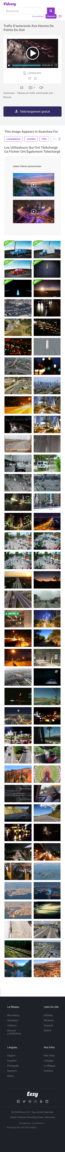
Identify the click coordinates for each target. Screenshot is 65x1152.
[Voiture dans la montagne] (47, 677)
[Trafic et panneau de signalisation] (18, 755)
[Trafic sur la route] (47, 444)
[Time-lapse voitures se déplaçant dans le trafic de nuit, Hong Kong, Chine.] (47, 405)
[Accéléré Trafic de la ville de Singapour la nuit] (18, 852)
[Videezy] (9, 4)
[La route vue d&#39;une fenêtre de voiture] (47, 735)
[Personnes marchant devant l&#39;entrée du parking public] (18, 619)
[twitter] (24, 1101)
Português (13, 1065)
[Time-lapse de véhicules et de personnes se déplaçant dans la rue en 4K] (47, 502)
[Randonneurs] (47, 657)
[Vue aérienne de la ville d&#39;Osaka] (18, 910)
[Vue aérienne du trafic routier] (18, 677)
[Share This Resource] (36, 78)
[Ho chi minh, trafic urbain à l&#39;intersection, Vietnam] (18, 541)
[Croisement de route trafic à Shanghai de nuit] (33, 212)
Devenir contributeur (14, 1032)
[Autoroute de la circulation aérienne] (18, 599)
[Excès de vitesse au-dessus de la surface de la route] (47, 347)
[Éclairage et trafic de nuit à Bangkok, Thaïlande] (18, 638)
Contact (48, 1070)
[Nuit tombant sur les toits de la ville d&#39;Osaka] (47, 871)
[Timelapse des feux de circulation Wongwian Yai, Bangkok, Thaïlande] (18, 735)
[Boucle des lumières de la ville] (47, 910)
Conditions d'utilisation (31, 1123)
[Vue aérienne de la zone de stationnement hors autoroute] (47, 483)
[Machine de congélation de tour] (18, 871)
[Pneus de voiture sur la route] (18, 929)
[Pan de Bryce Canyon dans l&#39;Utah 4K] (47, 968)
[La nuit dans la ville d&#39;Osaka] (47, 891)
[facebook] (18, 1101)
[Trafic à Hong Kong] (47, 619)
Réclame (49, 1020)
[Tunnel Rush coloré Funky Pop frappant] (47, 774)
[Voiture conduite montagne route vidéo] (18, 813)
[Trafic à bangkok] (18, 483)
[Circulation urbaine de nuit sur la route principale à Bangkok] (18, 580)
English (11, 1055)
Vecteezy (12, 1020)
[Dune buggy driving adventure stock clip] (47, 755)
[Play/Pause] (9, 65)
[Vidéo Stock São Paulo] (47, 929)
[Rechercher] (51, 11)
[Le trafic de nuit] (47, 308)
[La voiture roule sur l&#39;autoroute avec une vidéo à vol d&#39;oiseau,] (18, 793)
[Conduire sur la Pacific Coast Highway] (47, 813)
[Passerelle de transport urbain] (18, 366)
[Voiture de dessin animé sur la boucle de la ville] (18, 249)
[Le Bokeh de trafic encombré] (47, 366)
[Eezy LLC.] (32, 1094)
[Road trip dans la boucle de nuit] (47, 269)
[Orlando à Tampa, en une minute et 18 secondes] (47, 599)
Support (48, 1025)
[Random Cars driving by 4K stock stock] (18, 463)
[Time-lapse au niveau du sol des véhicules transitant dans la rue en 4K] (18, 502)
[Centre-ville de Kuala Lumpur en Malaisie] (47, 385)
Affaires (48, 1015)
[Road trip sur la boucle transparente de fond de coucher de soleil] (47, 288)
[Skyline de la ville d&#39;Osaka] (18, 891)
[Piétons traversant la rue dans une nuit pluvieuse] (18, 832)
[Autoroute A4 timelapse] (33, 185)
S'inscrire (51, 16)
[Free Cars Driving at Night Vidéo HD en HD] (18, 424)
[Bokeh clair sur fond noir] (18, 347)
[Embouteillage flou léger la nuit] (47, 327)
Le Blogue (49, 1065)
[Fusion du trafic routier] (18, 308)
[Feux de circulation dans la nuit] (18, 696)
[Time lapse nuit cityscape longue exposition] (47, 521)
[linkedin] (46, 1101)
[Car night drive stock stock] (47, 832)
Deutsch (12, 1070)
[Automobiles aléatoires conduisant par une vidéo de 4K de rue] (47, 463)
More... (11, 1075)
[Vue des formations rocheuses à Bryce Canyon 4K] (18, 774)
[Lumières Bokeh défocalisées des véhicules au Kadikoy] (47, 716)
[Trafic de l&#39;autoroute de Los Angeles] (18, 385)
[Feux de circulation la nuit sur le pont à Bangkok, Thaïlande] (18, 405)
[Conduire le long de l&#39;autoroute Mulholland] (47, 638)
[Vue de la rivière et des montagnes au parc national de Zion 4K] (18, 968)
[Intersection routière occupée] (47, 949)
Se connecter (38, 16)
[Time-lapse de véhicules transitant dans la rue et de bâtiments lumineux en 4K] (18, 521)
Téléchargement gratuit (35, 111)
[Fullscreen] (55, 65)
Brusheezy (13, 1015)
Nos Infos (49, 1055)
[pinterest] (29, 1101)
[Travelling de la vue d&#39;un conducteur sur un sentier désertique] (47, 696)
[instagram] (35, 1101)
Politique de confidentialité (21, 1127)
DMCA (47, 1030)
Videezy (12, 1025)
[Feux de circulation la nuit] (18, 657)
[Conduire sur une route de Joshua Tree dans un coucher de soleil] (47, 580)
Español (11, 1060)
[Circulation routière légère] (18, 444)
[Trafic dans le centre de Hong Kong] (18, 327)
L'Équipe (48, 1060)
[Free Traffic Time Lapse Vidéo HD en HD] (18, 949)
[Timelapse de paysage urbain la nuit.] (18, 716)
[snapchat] (41, 1101)
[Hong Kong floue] (47, 424)
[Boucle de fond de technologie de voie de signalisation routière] (18, 288)
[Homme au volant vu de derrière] (47, 793)
